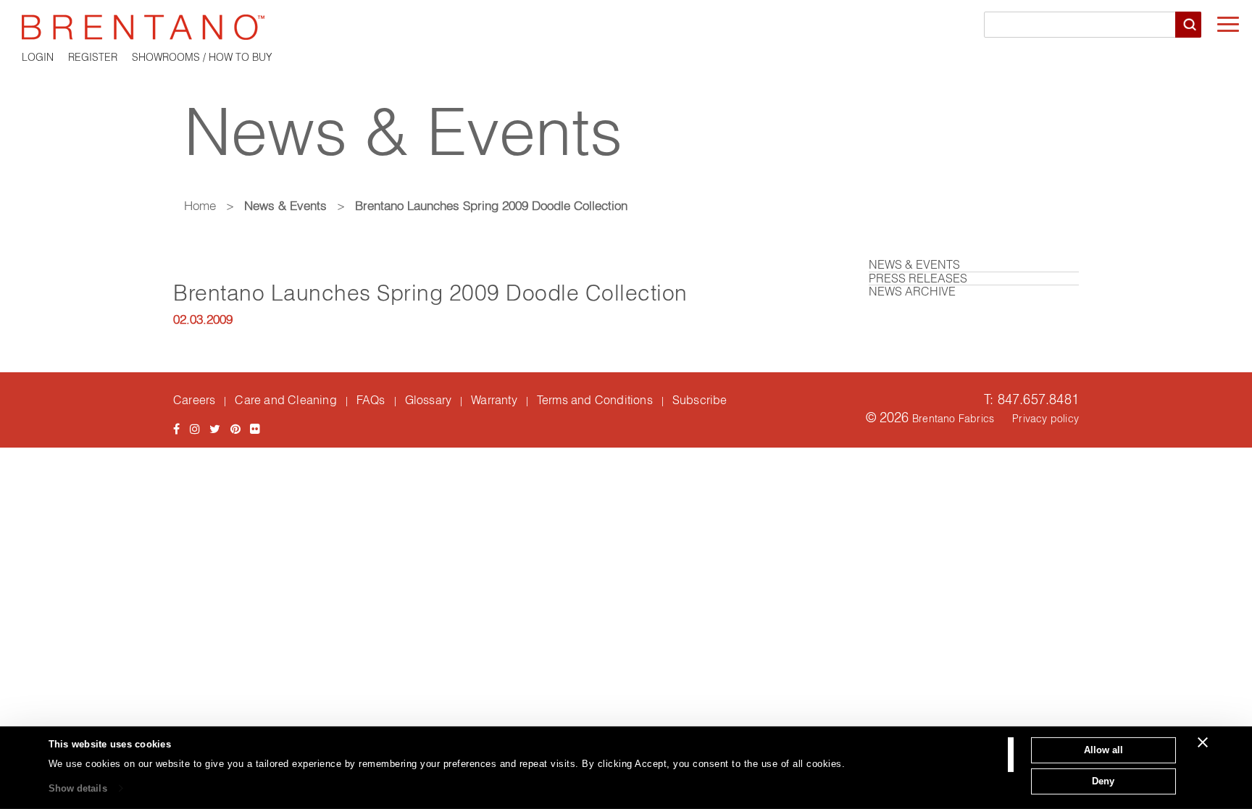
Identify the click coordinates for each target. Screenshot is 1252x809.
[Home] (626, 27)
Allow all (1103, 750)
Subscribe (699, 400)
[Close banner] (1203, 742)
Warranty (494, 400)
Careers (194, 400)
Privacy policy (1045, 418)
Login (38, 57)
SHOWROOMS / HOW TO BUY (202, 57)
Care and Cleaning (285, 400)
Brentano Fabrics (953, 418)
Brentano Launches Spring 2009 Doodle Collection (430, 293)
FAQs (370, 400)
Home (200, 205)
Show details (78, 788)
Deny (1103, 780)
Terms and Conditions (595, 400)
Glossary (428, 400)
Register (92, 57)
